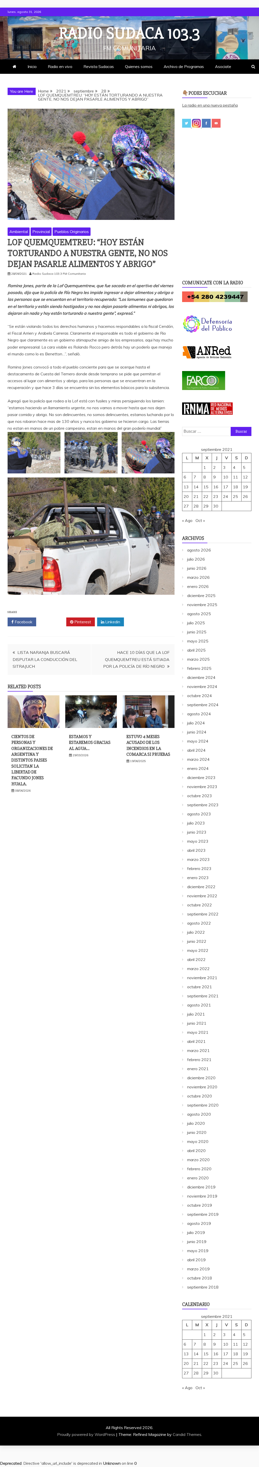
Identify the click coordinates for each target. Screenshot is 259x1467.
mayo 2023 (197, 841)
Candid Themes (187, 1434)
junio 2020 (196, 1132)
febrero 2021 (199, 1059)
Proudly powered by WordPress (86, 1434)
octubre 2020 (199, 1095)
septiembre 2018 (203, 1287)
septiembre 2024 (203, 704)
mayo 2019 (197, 1250)
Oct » (200, 520)
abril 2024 (196, 750)
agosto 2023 (199, 813)
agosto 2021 (199, 1004)
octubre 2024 (199, 695)
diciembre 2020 (201, 1077)
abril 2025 (196, 650)
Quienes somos (139, 66)
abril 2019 (196, 1259)
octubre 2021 (199, 986)
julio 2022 (196, 932)
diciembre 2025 (201, 595)
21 (196, 496)
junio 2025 (196, 631)
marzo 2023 (198, 859)
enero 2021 (198, 1068)
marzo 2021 (198, 1050)
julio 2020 (196, 1123)
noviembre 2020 (202, 1086)
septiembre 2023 (203, 804)
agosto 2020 (199, 1114)
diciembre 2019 (201, 1186)
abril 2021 (196, 1041)
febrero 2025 (199, 668)
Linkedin (112, 621)
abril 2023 (196, 850)
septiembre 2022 (203, 913)
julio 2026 (196, 559)
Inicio (32, 66)
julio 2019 (196, 1232)
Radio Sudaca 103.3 (129, 33)
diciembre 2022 (201, 886)
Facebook (23, 621)
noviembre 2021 (202, 977)
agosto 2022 (199, 923)
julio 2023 (196, 823)
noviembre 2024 (202, 686)
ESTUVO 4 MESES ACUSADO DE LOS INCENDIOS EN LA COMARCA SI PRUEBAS (148, 745)
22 (205, 496)
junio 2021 (196, 1023)
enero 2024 (198, 768)
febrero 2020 (199, 1168)
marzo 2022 (198, 968)
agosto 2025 (199, 613)
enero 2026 (198, 586)
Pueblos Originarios (71, 231)
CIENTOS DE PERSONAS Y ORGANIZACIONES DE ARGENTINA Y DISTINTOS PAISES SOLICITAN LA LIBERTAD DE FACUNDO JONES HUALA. (32, 760)
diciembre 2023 (201, 777)
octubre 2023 (199, 795)
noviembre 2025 (202, 604)
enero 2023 (198, 877)
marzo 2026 (198, 577)
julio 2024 (196, 722)
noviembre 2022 (202, 895)
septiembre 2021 (203, 995)
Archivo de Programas (184, 66)
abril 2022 (196, 959)
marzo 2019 (198, 1268)
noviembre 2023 (202, 786)
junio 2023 (196, 832)
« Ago (187, 520)
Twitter (53, 621)
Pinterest (82, 621)
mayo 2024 (197, 741)
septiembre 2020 (203, 1105)
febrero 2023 (199, 868)
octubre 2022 (199, 904)
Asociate (223, 66)
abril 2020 (196, 1150)
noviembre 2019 (202, 1196)
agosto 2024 (199, 713)
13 (186, 486)
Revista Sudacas (98, 66)
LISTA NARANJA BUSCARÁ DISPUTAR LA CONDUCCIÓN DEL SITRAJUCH (45, 659)
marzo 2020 (198, 1159)
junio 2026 (196, 568)
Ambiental (18, 231)
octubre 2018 (199, 1277)
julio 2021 (196, 1014)
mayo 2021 (197, 1032)
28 (196, 506)
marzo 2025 (198, 659)
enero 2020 (198, 1177)
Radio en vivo (60, 66)
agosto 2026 (199, 550)
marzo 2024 (198, 759)
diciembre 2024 (201, 677)
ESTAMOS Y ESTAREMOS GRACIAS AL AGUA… (90, 742)
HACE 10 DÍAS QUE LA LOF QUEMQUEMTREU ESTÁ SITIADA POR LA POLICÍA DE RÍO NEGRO (136, 659)
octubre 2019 (199, 1205)
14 (196, 486)
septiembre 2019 (203, 1214)
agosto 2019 (199, 1223)
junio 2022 (196, 941)
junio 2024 (196, 732)
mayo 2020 (197, 1141)
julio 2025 (196, 622)
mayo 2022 (197, 950)
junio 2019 (196, 1241)
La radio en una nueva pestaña (210, 105)
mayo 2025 (197, 641)
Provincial (41, 231)
